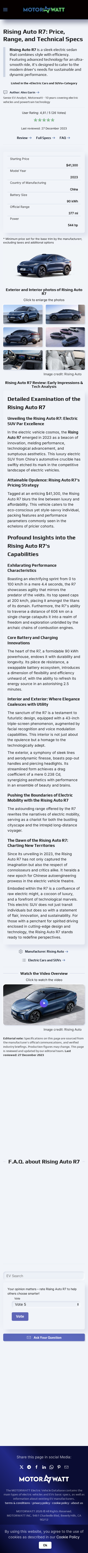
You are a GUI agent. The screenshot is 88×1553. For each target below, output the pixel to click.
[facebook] (36, 1467)
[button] (5, 9)
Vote (17, 1298)
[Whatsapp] (51, 1467)
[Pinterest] (59, 1467)
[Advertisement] (44, 1107)
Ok (45, 1545)
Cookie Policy (68, 1537)
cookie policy (60, 1503)
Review (22, 138)
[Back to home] (44, 9)
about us (77, 1503)
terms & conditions (17, 1503)
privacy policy (41, 1503)
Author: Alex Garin (22, 92)
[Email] (66, 1467)
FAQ (63, 138)
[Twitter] (21, 1467)
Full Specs (43, 138)
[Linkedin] (44, 1467)
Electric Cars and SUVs (44, 960)
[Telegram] (29, 1467)
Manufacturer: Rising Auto (44, 951)
